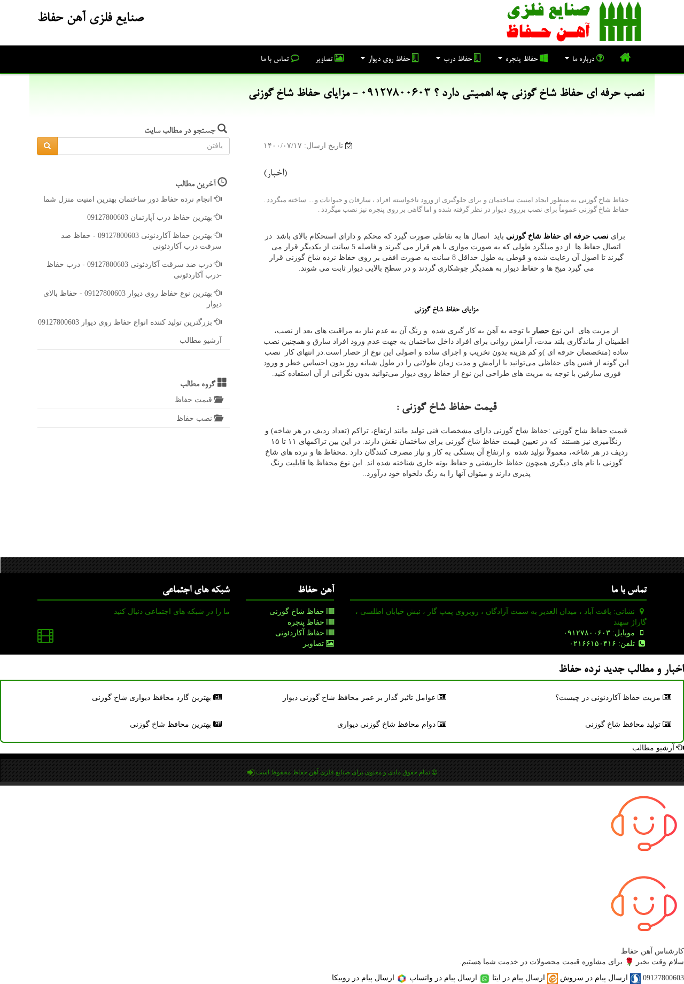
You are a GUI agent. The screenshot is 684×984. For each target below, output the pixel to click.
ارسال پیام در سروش (594, 978)
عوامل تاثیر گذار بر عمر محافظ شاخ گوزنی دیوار (360, 698)
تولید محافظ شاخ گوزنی (624, 724)
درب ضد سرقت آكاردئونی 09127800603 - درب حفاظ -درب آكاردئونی (134, 269)
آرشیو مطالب (201, 340)
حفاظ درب (457, 60)
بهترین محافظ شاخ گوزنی (171, 724)
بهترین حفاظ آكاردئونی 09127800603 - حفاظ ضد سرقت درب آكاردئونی (141, 241)
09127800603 (663, 978)
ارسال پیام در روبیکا (364, 978)
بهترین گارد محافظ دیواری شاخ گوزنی (152, 698)
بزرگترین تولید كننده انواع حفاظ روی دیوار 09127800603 (126, 322)
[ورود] (250, 772)
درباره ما (583, 60)
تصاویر (325, 60)
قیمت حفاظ (194, 400)
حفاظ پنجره (521, 60)
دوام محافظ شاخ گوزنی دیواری (387, 724)
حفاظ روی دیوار (389, 60)
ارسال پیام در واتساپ (443, 978)
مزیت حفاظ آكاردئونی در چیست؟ (609, 698)
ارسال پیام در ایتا (518, 978)
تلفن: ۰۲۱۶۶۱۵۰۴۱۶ (603, 644)
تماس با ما (276, 60)
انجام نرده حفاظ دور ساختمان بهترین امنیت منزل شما (128, 199)
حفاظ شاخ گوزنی (298, 612)
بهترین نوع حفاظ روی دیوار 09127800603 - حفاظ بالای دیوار (132, 298)
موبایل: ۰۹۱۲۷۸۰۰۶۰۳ (600, 633)
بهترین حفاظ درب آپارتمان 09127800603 (150, 217)
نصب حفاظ (195, 418)
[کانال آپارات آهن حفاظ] (45, 638)
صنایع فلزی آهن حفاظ (90, 18)
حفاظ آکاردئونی (301, 633)
